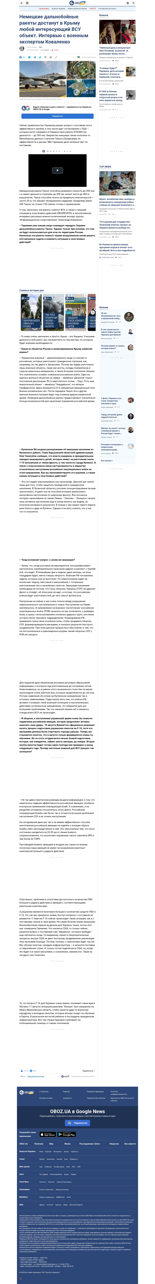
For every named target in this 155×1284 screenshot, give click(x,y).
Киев (41, 1151)
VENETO (92, 9)
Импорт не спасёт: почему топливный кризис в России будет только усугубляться (113, 431)
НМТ (79, 1167)
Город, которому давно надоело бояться (111, 415)
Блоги (97, 1144)
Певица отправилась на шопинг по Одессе (116, 57)
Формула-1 (74, 1159)
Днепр (66, 1151)
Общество (114, 1144)
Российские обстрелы (107, 9)
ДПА (68, 1167)
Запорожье (57, 1151)
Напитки (51, 1182)
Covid (68, 1197)
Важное (103, 15)
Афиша (42, 1205)
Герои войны (44, 9)
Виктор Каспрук (106, 338)
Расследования (86, 1144)
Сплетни (50, 1205)
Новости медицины (46, 1197)
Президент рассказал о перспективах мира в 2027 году (117, 210)
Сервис (73, 1174)
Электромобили (56, 1174)
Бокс (66, 1159)
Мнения (103, 307)
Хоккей (59, 1159)
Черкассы (74, 1151)
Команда (66, 1091)
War (40, 47)
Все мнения (106, 461)
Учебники (48, 1167)
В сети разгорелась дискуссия (111, 81)
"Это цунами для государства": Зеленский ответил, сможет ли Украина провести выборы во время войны (115, 224)
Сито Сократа (106, 453)
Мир (51, 1144)
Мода (65, 1205)
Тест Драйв (43, 1174)
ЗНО (73, 1167)
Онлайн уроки (59, 1167)
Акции (66, 1174)
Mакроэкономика (62, 1189)
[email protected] (47, 1266)
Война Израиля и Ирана (77, 9)
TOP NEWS (105, 166)
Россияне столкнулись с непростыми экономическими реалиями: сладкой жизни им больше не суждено (113, 447)
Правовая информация (95, 1091)
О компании (43, 1091)
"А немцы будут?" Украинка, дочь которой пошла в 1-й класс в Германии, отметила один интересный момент (111, 72)
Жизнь (67, 1144)
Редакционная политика (35, 1076)
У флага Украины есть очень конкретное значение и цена (111, 401)
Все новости (130, 1144)
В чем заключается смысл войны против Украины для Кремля (111, 332)
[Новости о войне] (65, 1077)
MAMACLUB (60, 1197)
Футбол (42, 1159)
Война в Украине (58, 9)
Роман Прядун (32, 47)
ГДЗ (40, 1167)
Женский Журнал (76, 1205)
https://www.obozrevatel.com (99, 1216)
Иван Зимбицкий (107, 352)
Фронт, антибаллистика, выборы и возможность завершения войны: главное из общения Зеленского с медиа (117, 202)
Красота (58, 1205)
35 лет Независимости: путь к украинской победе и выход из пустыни (111, 316)
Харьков (48, 1151)
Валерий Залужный (107, 322)
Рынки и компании (46, 1189)
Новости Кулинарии (64, 1182)
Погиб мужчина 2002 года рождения (113, 254)
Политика (38, 1144)
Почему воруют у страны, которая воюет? (113, 347)
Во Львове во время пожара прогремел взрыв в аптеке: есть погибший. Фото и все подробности (117, 247)
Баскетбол (51, 1159)
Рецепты (42, 1182)
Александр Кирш (107, 421)
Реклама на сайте (46, 1098)
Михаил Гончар (106, 437)
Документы (67, 1098)
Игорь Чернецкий (107, 407)
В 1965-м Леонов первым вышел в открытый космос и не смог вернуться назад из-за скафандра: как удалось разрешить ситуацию (110, 96)
